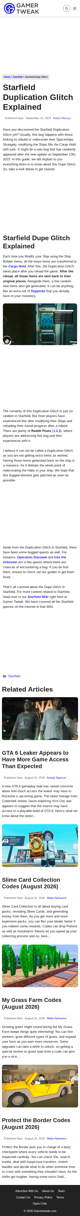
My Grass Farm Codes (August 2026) (31, 1003)
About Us (48, 1191)
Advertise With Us (26, 1191)
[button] (66, 8)
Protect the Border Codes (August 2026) (36, 1123)
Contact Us (23, 1197)
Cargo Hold (17, 266)
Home (7, 77)
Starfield (17, 77)
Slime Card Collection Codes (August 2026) (31, 883)
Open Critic (40, 1203)
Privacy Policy (43, 1197)
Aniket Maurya (62, 118)
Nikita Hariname (56, 897)
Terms (60, 1197)
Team (61, 1191)
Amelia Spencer (56, 777)
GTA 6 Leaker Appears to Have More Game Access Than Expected (35, 760)
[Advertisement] (40, 44)
